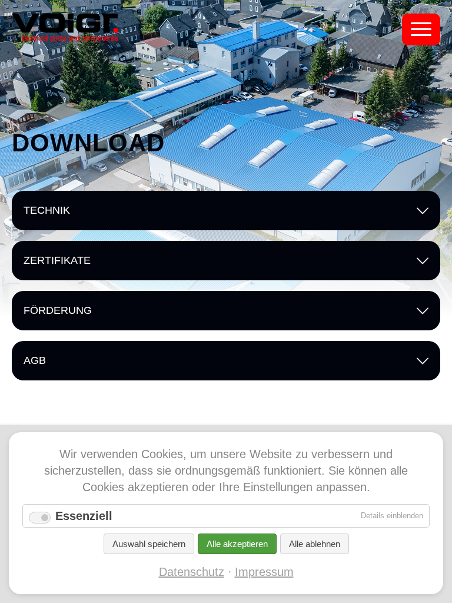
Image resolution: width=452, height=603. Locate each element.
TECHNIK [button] (47, 210)
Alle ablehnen (314, 544)
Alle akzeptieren (237, 544)
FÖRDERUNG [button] (58, 310)
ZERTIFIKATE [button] (57, 260)
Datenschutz (191, 571)
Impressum (264, 571)
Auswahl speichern (148, 544)
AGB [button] (35, 360)
